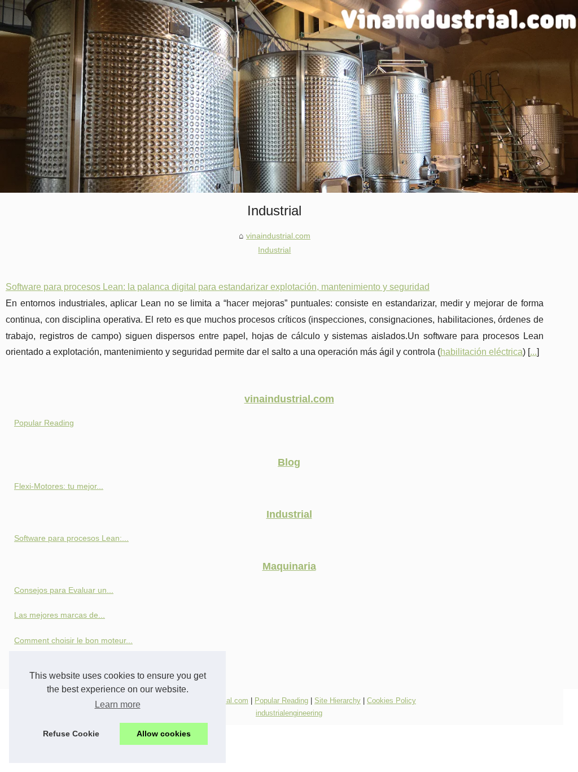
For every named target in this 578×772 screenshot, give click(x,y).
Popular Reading (44, 422)
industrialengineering (289, 713)
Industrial (274, 249)
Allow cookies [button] (164, 733)
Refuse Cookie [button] (71, 733)
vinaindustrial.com (278, 235)
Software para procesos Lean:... (71, 538)
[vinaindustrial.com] (289, 96)
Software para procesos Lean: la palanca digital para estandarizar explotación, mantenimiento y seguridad (218, 287)
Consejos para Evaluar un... (63, 590)
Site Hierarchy (337, 700)
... (533, 352)
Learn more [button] (118, 704)
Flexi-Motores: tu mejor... (58, 486)
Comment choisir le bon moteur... (73, 640)
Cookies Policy (391, 700)
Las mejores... (39, 665)
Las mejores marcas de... (59, 614)
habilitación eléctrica (481, 352)
